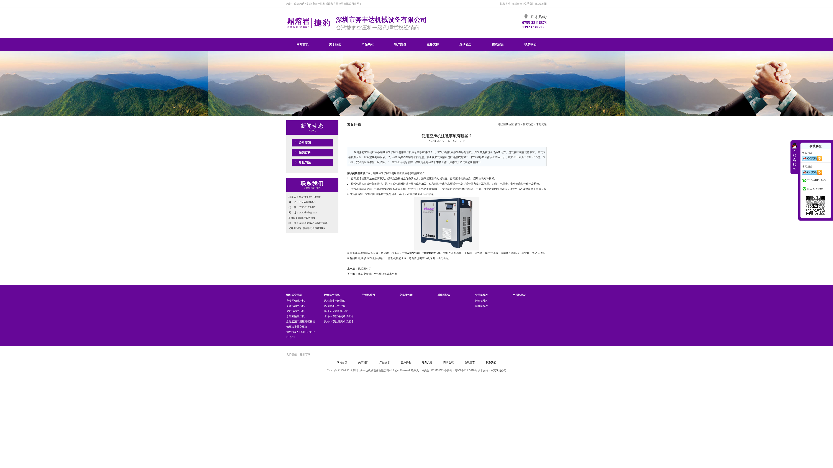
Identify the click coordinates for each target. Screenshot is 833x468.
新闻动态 (528, 124)
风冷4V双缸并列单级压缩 (338, 321)
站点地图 (541, 3)
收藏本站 (505, 3)
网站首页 (303, 44)
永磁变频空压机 (295, 316)
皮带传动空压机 (295, 311)
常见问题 (305, 162)
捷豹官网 (305, 354)
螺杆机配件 (481, 305)
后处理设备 (443, 294)
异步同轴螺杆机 (295, 300)
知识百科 (305, 152)
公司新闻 (305, 142)
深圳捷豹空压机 (356, 173)
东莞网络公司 (498, 370)
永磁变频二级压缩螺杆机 (300, 321)
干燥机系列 (368, 294)
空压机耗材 (519, 294)
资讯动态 (465, 44)
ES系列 (290, 337)
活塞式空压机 (332, 294)
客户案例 (400, 44)
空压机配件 (481, 294)
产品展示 (368, 44)
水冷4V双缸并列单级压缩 (338, 316)
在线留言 (517, 3)
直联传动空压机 (295, 305)
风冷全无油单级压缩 (336, 311)
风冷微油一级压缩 (334, 300)
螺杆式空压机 (294, 294)
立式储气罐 (406, 294)
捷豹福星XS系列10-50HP (300, 331)
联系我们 (529, 3)
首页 (517, 124)
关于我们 (335, 44)
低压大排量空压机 (296, 326)
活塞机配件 (481, 300)
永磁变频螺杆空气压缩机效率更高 (377, 273)
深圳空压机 (413, 253)
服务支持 (433, 44)
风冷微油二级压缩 (334, 305)
